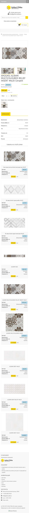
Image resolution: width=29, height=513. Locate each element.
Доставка (4, 477)
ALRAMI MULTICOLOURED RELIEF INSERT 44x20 (15, 300)
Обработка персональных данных (9, 481)
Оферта (3, 484)
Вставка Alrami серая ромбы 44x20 (14, 200)
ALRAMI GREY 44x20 (14, 366)
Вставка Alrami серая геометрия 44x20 (14, 233)
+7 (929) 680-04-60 (7, 493)
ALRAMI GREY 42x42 (14, 433)
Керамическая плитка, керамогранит (10, 34)
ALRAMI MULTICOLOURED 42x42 (14, 333)
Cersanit (21, 34)
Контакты (4, 486)
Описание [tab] (5, 114)
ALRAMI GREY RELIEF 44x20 (14, 399)
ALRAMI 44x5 (14, 266)
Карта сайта (5, 500)
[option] (7, 70)
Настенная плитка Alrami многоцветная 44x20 (14, 167)
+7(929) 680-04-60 (15, 12)
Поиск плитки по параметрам (10, 21)
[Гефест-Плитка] (14, 7)
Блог (3, 483)
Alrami (25, 34)
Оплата (3, 479)
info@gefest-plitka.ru (15, 14)
